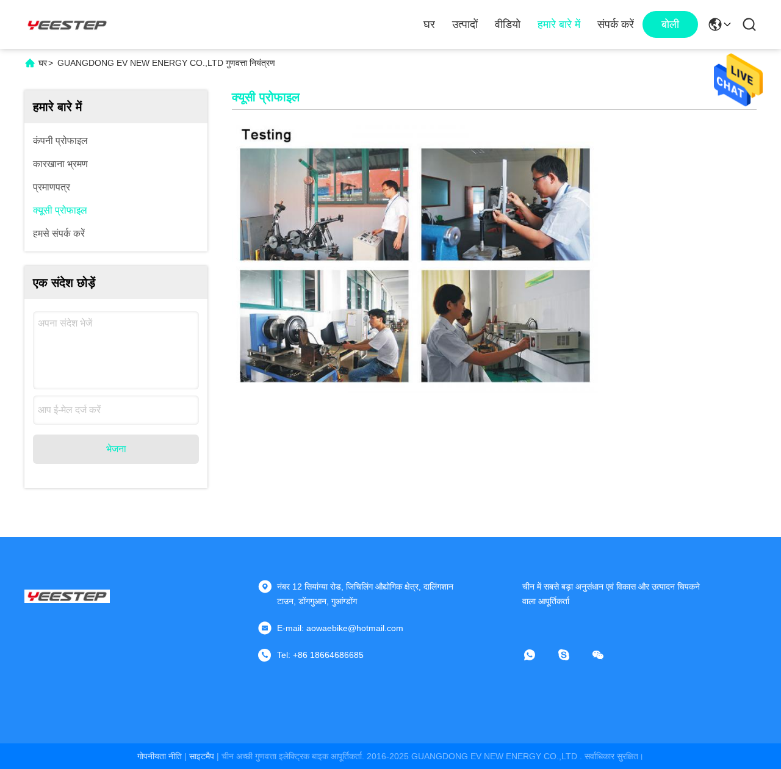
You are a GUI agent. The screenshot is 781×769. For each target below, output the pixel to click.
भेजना (116, 449)
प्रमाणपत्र (51, 187)
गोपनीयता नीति (159, 756)
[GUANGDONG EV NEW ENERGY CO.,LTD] (67, 24)
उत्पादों (465, 24)
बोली (670, 24)
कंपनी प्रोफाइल (60, 140)
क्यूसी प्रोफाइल (60, 210)
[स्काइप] (572, 655)
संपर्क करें (615, 24)
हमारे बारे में (559, 24)
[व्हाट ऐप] (538, 655)
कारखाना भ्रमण (60, 164)
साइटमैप (201, 756)
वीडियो (507, 24)
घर (429, 24)
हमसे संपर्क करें (59, 233)
